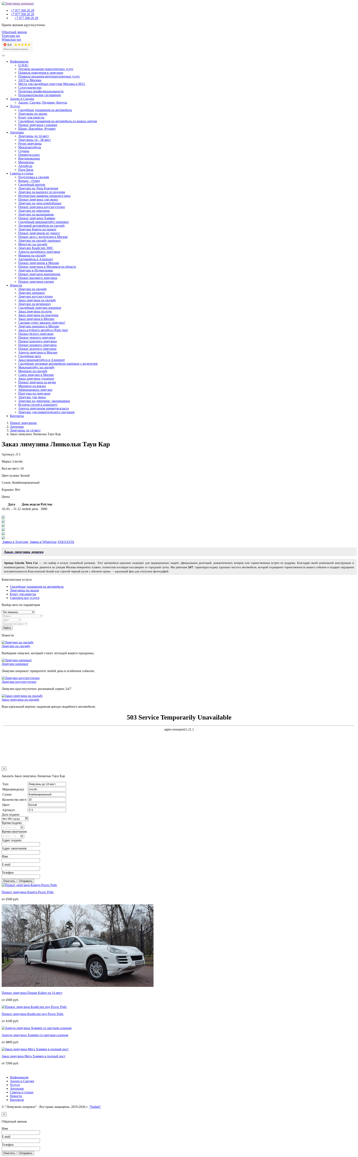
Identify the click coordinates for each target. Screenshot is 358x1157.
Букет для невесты (31, 117)
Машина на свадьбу (32, 255)
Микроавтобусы (29, 147)
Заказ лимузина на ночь (35, 311)
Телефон (8, 872)
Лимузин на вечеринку (34, 304)
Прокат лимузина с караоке (37, 125)
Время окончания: (14, 831)
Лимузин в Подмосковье (35, 270)
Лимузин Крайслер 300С (35, 248)
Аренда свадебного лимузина (39, 251)
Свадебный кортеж (31, 184)
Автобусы (25, 166)
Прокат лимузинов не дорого (39, 233)
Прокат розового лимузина (37, 345)
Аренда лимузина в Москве (37, 352)
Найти (7, 628)
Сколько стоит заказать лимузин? (41, 322)
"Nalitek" (95, 1107)
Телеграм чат (11, 36)
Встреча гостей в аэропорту (38, 404)
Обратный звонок (14, 32)
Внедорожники (29, 158)
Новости (16, 285)
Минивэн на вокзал (32, 386)
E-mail (6, 864)
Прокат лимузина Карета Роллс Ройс (28, 892)
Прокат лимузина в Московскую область (47, 266)
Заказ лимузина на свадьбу (37, 300)
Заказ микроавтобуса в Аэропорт (41, 360)
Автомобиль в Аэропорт (35, 259)
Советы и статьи (21, 173)
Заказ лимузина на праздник (38, 315)
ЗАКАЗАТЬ (65, 542)
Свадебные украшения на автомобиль (45, 110)
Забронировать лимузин (35, 389)
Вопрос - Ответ (29, 181)
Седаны (23, 151)
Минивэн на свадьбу (32, 371)
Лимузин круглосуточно (35, 296)
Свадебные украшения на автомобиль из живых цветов (57, 121)
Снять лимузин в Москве (36, 375)
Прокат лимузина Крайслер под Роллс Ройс (33, 1014)
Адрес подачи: (12, 840)
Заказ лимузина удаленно (36, 378)
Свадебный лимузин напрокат (39, 307)
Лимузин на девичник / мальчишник (44, 401)
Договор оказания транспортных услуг (46, 69)
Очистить (9, 881)
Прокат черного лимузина (36, 337)
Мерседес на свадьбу (32, 244)
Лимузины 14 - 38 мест (34, 140)
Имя (5, 856)
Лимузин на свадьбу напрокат (39, 240)
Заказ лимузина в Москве (36, 319)
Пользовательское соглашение (39, 95)
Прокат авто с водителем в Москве (43, 237)
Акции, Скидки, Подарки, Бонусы (42, 102)
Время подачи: (12, 823)
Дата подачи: (11, 814)
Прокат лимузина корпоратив (39, 274)
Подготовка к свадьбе (33, 177)
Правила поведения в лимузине (40, 72)
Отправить (26, 881)
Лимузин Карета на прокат (37, 229)
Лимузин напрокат (31, 292)
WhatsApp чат (11, 39)
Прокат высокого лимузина (37, 278)
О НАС (23, 65)
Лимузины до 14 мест (33, 136)
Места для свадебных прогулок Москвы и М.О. (51, 84)
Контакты (17, 416)
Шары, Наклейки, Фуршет (37, 128)
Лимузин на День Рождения (38, 188)
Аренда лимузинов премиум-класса (43, 408)
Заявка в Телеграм (15, 542)
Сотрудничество (29, 87)
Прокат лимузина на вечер (37, 382)
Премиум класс (29, 154)
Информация (19, 61)
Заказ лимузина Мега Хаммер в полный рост (33, 1056)
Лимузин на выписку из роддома (41, 192)
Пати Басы (25, 169)
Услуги (15, 106)
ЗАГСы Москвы (29, 80)
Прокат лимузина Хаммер (36, 218)
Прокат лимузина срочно (36, 281)
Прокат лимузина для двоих (38, 199)
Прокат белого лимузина (35, 334)
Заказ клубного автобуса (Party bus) (43, 330)
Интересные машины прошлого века (44, 195)
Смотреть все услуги (24, 598)
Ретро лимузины (30, 143)
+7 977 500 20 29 (22, 10)
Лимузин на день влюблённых (40, 203)
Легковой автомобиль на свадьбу (41, 225)
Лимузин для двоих (32, 397)
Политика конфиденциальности (41, 91)
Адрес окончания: (14, 848)
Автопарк (17, 132)
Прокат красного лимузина (37, 341)
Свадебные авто (29, 356)
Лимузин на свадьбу (32, 289)
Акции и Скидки (22, 99)
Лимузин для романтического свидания (46, 412)
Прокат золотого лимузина (37, 348)
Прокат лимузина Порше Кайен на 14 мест (32, 993)
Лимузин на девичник (34, 210)
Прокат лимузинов (23, 423)
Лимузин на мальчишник (36, 214)
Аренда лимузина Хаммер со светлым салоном (35, 1035)
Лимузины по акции (32, 113)
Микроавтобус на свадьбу (36, 367)
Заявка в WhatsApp (43, 542)
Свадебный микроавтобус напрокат (43, 222)
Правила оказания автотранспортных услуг (49, 76)
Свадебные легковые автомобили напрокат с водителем (58, 363)
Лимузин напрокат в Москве (38, 326)
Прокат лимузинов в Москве (38, 263)
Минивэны (26, 162)
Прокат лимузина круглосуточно (41, 207)
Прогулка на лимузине (34, 393)
